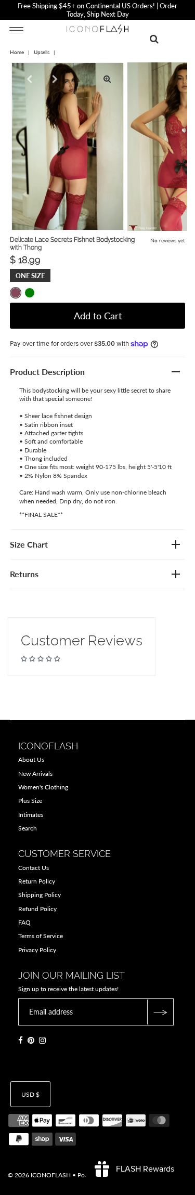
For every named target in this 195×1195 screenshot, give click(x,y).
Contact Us (33, 868)
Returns (24, 574)
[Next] (53, 79)
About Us (31, 759)
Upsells (41, 52)
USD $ (30, 1094)
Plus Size (30, 800)
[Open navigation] (16, 30)
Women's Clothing (43, 787)
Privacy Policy (37, 950)
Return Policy (36, 881)
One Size (30, 275)
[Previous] (28, 79)
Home (17, 52)
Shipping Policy (39, 895)
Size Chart (29, 544)
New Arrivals (35, 773)
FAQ (24, 922)
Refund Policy (37, 909)
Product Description (47, 371)
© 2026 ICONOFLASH (39, 1175)
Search (27, 828)
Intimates (30, 815)
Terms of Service (40, 936)
